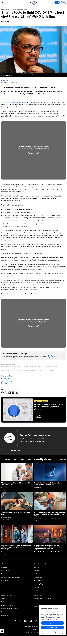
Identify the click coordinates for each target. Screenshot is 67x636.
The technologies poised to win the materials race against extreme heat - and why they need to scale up (48, 547)
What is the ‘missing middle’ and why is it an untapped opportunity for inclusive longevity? (16, 547)
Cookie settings (52, 632)
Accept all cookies (52, 623)
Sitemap (33, 629)
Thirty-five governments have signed (13, 102)
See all (63, 459)
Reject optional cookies (52, 627)
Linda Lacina (5, 80)
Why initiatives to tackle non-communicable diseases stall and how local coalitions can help (50, 514)
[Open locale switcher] (2, 631)
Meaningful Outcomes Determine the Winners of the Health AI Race (47, 484)
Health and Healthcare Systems (14, 9)
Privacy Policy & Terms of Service (33, 626)
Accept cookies (33, 153)
